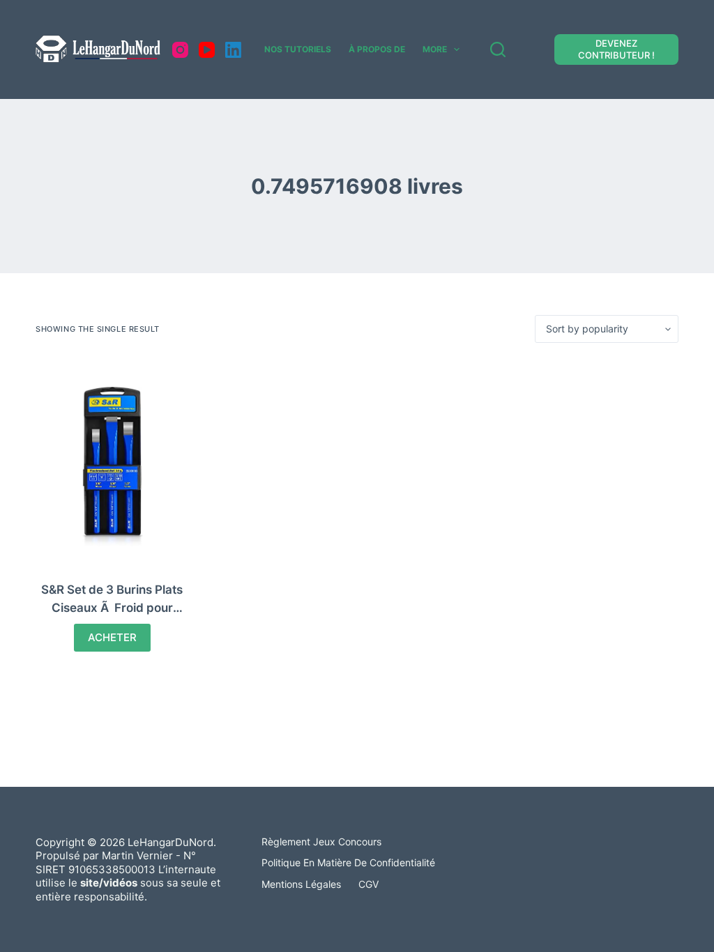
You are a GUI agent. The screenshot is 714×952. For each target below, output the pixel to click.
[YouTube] (207, 50)
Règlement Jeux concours (321, 841)
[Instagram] (180, 50)
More (435, 49)
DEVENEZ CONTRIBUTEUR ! (616, 49)
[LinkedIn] (233, 50)
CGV (368, 884)
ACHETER (112, 637)
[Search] (498, 49)
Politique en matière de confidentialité (348, 862)
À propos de (377, 49)
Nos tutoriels (297, 49)
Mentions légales (301, 884)
